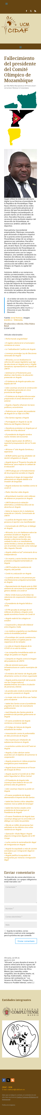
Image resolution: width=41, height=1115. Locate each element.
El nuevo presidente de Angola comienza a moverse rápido (17, 722)
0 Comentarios (24, 87)
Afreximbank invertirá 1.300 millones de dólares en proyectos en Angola (19, 497)
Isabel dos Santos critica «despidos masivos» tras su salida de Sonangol (18, 802)
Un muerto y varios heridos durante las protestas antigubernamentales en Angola (20, 561)
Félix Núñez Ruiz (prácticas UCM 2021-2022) (21, 85)
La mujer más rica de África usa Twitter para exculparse (20, 698)
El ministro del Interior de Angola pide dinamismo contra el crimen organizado (20, 674)
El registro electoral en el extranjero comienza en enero (19, 344)
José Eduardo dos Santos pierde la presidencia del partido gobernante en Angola (20, 714)
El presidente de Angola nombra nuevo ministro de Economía (18, 435)
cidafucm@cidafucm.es (16, 1089)
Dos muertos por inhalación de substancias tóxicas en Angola (17, 741)
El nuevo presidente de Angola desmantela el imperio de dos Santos (19, 796)
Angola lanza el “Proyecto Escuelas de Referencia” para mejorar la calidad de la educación (20, 464)
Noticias (15, 87)
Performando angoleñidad (16, 338)
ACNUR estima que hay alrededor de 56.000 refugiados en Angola (19, 457)
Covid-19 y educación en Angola (18, 573)
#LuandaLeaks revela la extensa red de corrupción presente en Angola (20, 692)
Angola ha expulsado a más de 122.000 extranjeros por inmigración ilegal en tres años (20, 851)
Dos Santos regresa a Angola (17, 417)
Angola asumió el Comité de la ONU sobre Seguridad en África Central (19, 775)
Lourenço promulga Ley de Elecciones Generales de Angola (20, 354)
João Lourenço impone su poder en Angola (19, 790)
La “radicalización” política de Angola (20, 349)
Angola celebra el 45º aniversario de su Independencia (20, 553)
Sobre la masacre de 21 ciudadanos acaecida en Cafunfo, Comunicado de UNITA (19, 513)
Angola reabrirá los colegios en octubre (17, 619)
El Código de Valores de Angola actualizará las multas (17, 728)
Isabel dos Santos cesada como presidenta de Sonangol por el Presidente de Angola (17, 810)
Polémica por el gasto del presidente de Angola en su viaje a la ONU (19, 412)
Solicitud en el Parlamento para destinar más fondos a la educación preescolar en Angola (18, 375)
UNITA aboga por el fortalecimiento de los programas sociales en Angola (19, 471)
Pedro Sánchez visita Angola (16, 492)
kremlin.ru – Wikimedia (13, 319)
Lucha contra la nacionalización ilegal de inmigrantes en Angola (20, 843)
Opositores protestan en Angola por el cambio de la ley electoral (20, 429)
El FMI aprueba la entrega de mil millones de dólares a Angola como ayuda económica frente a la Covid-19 (19, 612)
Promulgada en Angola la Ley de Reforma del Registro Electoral (18, 422)
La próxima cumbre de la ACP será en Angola (20, 747)
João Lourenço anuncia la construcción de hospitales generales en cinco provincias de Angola (20, 390)
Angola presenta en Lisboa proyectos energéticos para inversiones (20, 762)
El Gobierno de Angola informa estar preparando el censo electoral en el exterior (19, 398)
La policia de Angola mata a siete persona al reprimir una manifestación (19, 520)
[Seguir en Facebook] (26, 11)
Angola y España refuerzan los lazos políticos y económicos (19, 406)
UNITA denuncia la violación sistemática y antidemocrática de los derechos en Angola (19, 505)
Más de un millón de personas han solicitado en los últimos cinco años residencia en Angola (18, 827)
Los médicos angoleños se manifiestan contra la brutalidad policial (20, 632)
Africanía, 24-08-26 (11, 957)
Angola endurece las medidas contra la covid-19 (20, 486)
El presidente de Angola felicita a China (18, 604)
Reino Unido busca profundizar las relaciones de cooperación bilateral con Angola (20, 597)
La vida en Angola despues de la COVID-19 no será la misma (17, 647)
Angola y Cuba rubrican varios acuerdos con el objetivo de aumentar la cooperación (20, 755)
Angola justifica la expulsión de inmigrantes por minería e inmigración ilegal (20, 857)
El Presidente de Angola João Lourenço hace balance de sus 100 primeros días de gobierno (18, 782)
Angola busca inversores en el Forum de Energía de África (19, 768)
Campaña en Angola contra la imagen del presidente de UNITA (20, 659)
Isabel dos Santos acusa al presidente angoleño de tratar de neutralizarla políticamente (20, 706)
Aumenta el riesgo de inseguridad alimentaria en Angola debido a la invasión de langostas (18, 479)
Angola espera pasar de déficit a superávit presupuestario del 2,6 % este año (20, 443)
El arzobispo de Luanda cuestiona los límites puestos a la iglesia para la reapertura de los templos (19, 639)
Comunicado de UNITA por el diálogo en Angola (20, 527)
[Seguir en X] (31, 11)
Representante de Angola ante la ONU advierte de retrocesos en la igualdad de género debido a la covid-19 (20, 588)
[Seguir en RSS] (35, 11)
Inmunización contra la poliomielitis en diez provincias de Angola (19, 734)
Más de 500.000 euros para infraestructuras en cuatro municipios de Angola (20, 667)
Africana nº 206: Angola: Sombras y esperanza (18, 450)
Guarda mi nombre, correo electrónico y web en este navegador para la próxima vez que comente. (19, 933)
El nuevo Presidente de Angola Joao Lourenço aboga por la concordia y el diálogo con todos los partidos (19, 818)
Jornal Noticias (17, 317)
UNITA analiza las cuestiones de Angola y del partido (17, 568)
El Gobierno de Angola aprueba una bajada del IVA (19, 382)
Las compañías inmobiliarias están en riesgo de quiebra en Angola (20, 653)
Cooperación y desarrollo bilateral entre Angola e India (18, 625)
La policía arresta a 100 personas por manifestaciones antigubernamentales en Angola (20, 580)
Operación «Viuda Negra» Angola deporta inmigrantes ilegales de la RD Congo (19, 836)
